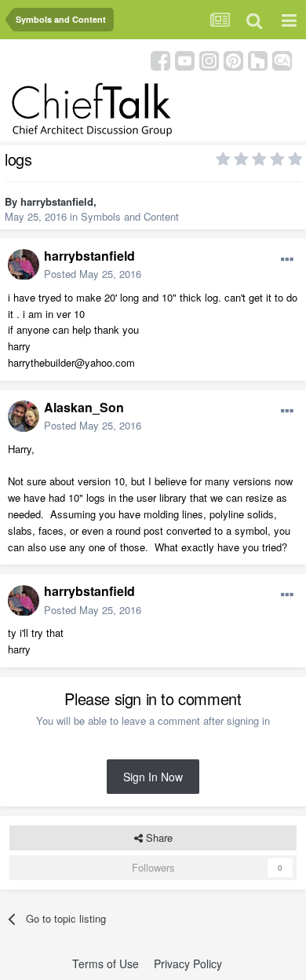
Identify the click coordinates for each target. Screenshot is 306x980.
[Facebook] (160, 59)
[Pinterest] (233, 59)
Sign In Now (153, 776)
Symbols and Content (130, 216)
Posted (92, 273)
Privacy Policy (188, 963)
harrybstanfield (56, 201)
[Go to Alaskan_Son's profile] (23, 416)
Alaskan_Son (84, 407)
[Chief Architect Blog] (282, 59)
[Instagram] (209, 59)
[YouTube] (185, 59)
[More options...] (287, 259)
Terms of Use (105, 963)
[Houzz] (258, 59)
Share (158, 837)
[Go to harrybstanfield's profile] (23, 264)
